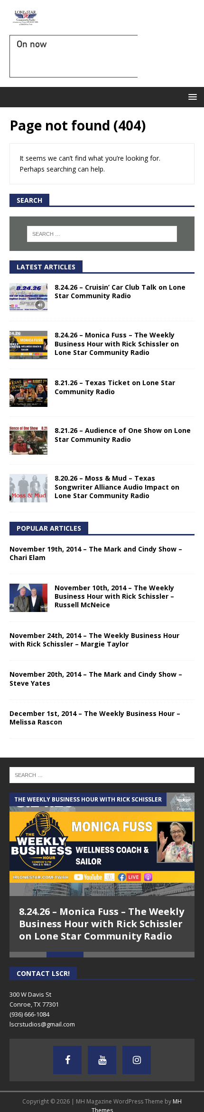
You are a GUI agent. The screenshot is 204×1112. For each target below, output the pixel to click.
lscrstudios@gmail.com (42, 1024)
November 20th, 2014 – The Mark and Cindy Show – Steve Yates (95, 678)
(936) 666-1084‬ (29, 1014)
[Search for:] (102, 234)
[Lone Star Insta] (136, 1060)
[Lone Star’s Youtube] (102, 1060)
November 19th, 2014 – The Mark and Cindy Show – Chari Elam (95, 553)
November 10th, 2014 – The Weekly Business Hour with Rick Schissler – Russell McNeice (114, 596)
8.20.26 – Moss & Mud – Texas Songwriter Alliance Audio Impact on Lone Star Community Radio (117, 487)
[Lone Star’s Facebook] (67, 1060)
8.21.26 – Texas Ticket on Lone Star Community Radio (115, 387)
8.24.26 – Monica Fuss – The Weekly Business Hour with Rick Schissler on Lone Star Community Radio (117, 343)
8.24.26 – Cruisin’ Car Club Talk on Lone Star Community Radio (120, 291)
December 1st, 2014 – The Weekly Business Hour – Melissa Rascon (94, 717)
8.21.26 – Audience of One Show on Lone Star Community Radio (123, 434)
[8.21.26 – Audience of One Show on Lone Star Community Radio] (28, 440)
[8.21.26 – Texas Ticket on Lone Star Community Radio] (28, 393)
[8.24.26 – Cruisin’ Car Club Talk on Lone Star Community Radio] (28, 297)
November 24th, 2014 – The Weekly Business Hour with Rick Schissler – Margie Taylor (94, 639)
